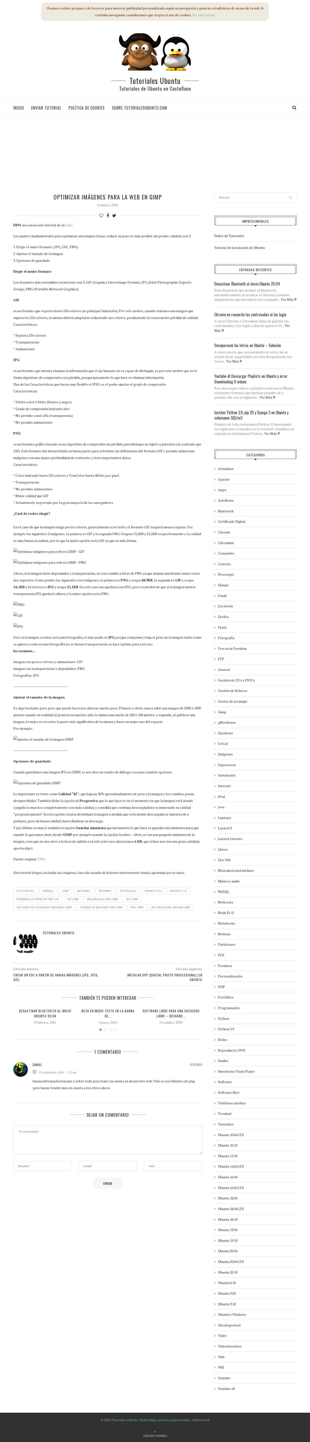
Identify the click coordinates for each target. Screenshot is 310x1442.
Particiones (226, 944)
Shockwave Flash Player (236, 1071)
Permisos (225, 965)
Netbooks (225, 902)
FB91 (41, 859)
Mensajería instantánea (236, 870)
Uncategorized (229, 1325)
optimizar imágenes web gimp (101, 907)
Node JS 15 (226, 912)
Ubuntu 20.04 (227, 1251)
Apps (222, 489)
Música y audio (229, 881)
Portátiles (225, 997)
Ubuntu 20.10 (227, 1272)
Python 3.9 (226, 1029)
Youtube (224, 1378)
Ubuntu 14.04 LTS (231, 1166)
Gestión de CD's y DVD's (236, 680)
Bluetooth (225, 511)
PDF (221, 955)
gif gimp (73, 899)
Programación (229, 1008)
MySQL (223, 891)
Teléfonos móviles (232, 1103)
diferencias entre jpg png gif (37, 899)
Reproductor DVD (231, 1050)
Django (223, 585)
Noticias (224, 934)
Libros (223, 849)
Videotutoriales (230, 1346)
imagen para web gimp (102, 899)
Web (221, 1357)
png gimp (137, 907)
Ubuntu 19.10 (227, 1240)
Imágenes (83, 891)
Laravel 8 (225, 828)
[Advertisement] (149, 154)
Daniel (37, 1064)
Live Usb (224, 859)
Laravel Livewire (230, 838)
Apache (224, 479)
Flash (222, 627)
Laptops (224, 817)
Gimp (65, 891)
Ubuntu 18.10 (227, 1219)
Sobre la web (200, 1420)
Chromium (226, 542)
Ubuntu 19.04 (227, 1230)
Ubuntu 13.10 (227, 1156)
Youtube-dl (226, 1388)
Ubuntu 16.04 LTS (231, 1187)
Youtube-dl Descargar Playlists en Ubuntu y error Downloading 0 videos (250, 378)
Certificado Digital (232, 521)
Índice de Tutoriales (229, 235)
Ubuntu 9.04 (153, 891)
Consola (224, 564)
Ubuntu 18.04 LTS (231, 1208)
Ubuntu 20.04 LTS (231, 1261)
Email (222, 595)
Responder (196, 1064)
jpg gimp (132, 899)
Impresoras (227, 764)
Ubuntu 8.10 (227, 1282)
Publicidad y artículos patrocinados (165, 1420)
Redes (222, 1039)
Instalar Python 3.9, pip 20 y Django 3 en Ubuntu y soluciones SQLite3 (251, 415)
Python (223, 1018)
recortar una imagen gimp (171, 907)
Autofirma (225, 500)
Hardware (225, 733)
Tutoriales (128, 891)
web (68, 225)
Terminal (225, 1113)
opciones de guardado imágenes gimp (44, 907)
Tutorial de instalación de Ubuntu (239, 247)
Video (222, 1335)
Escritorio (225, 606)
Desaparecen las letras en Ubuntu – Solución (247, 345)
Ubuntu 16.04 (227, 1177)
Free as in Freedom (232, 648)
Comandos (226, 553)
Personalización (230, 976)
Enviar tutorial (46, 108)
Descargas (226, 574)
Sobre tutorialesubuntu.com (139, 108)
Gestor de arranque (232, 701)
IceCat (223, 743)
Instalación (226, 775)
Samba (223, 1060)
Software (225, 1081)
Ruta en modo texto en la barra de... (107, 1013)
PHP (221, 986)
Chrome (224, 532)
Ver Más (287, 299)
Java (221, 807)
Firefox (223, 616)
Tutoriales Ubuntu (155, 80)
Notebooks (226, 923)
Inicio (18, 108)
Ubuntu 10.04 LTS (231, 1135)
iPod (221, 796)
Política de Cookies (87, 108)
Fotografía (25, 891)
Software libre (229, 1092)
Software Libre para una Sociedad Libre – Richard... (171, 1013)
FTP (221, 659)
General (48, 891)
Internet (105, 891)
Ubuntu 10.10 (227, 1145)
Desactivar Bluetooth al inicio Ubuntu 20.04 (45, 1013)
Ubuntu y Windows (232, 1314)
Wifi (221, 1367)
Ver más (198, 15)
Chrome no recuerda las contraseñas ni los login (250, 314)
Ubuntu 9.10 (178, 891)
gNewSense (227, 722)
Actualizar (226, 468)
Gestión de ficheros (232, 690)
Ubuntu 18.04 (227, 1198)
